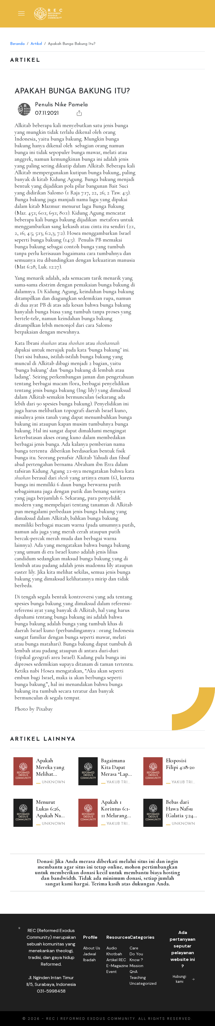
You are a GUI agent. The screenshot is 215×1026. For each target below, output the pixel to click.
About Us (91, 948)
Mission (136, 965)
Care (134, 948)
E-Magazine (117, 965)
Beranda (17, 44)
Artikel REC (116, 959)
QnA (133, 971)
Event (111, 971)
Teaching (138, 977)
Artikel (36, 44)
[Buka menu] (21, 13)
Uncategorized (143, 983)
